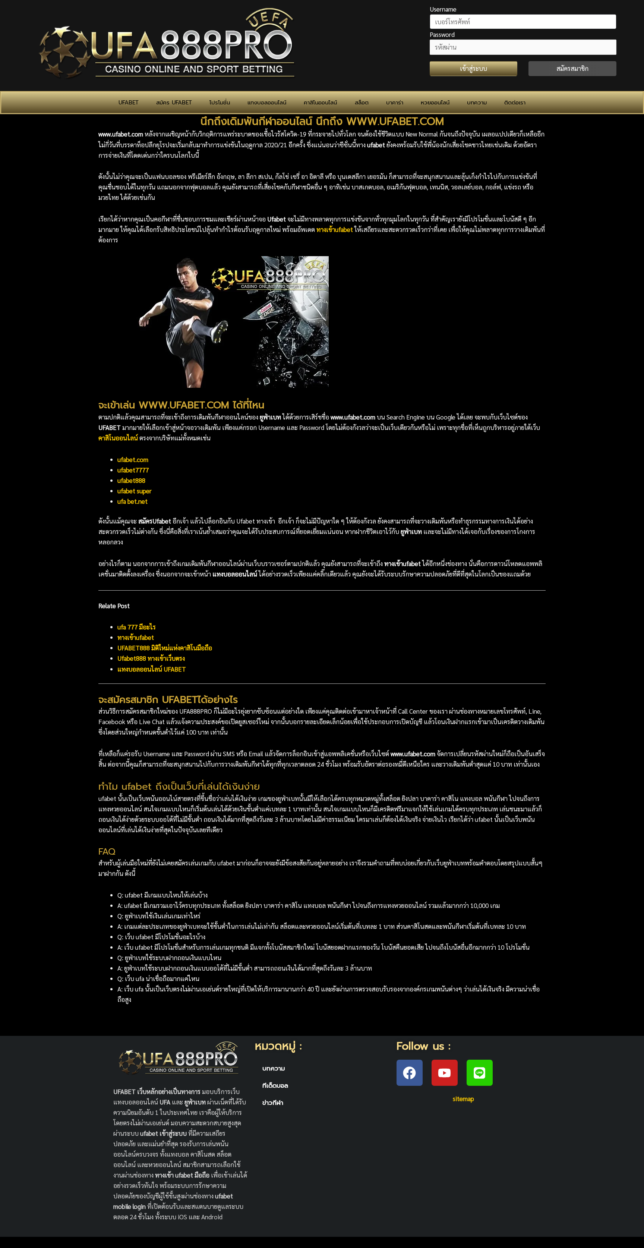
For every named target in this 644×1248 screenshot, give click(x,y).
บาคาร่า (394, 102)
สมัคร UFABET (174, 102)
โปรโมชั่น (219, 102)
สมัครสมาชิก (572, 68)
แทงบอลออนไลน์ (266, 102)
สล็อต (362, 102)
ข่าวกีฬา (272, 1102)
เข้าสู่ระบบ (473, 68)
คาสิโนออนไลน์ (320, 102)
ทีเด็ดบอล (275, 1085)
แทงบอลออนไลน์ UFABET (151, 669)
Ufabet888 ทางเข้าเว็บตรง (151, 658)
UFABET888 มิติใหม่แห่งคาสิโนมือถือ (164, 648)
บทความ (477, 102)
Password (442, 34)
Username (443, 9)
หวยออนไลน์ (435, 102)
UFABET (129, 102)
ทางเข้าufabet (135, 637)
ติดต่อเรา (514, 102)
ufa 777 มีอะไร (136, 627)
